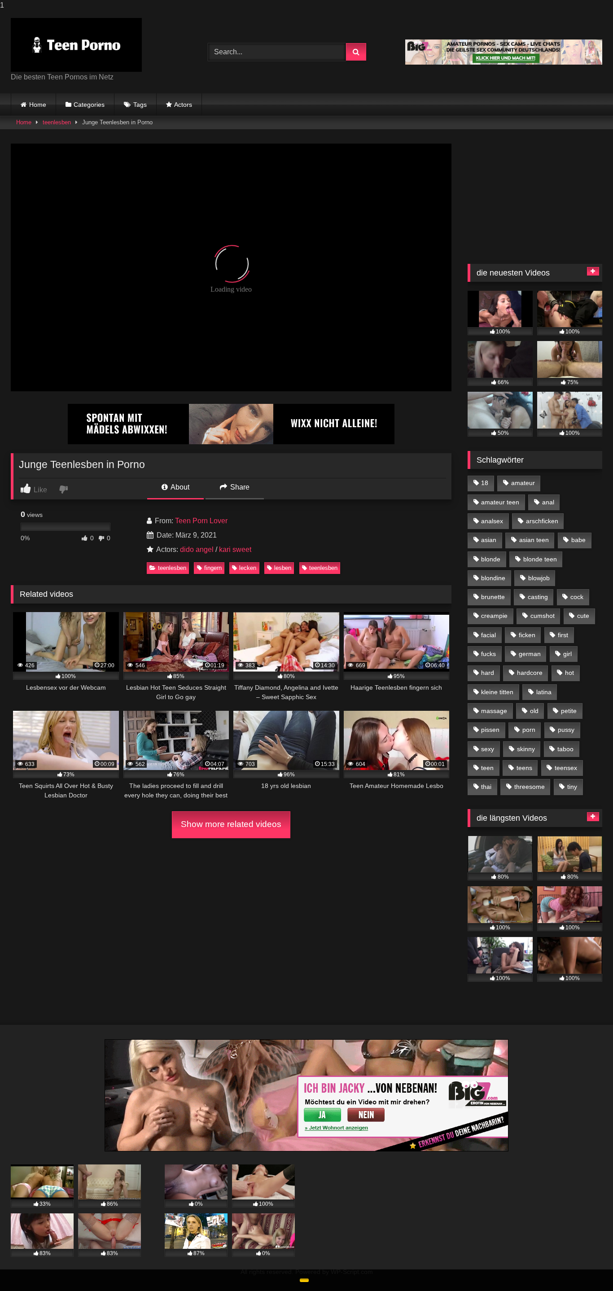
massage (494, 710)
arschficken (542, 521)
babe (578, 539)
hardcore (530, 672)
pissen (490, 729)
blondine (493, 578)
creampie (494, 615)
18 (484, 482)
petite (569, 710)
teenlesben (57, 122)
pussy (566, 729)
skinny (526, 749)
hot (569, 672)
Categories (89, 104)
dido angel (197, 549)
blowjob (539, 578)
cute (583, 615)
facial (488, 635)
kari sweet (235, 549)
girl (567, 653)
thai (486, 786)
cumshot (542, 615)
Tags (140, 104)
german (530, 653)
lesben (282, 568)
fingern (213, 568)
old (534, 710)
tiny (572, 786)
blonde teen (540, 559)
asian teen (534, 539)
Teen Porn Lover (201, 521)
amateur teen (500, 502)
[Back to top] (585, 1266)
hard (487, 672)
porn (528, 729)
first (563, 635)
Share (239, 487)
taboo (565, 749)
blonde (490, 559)
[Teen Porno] (76, 45)
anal (548, 502)
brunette (493, 596)
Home (37, 104)
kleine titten (497, 692)
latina (544, 692)
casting (538, 596)
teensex (566, 767)
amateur (523, 482)
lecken (247, 568)
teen (487, 767)
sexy (487, 749)
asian (488, 539)
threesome (529, 786)
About (179, 487)
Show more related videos (231, 824)
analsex (492, 521)
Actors (183, 104)
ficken (527, 635)
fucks (488, 653)
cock (576, 596)
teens (524, 767)
